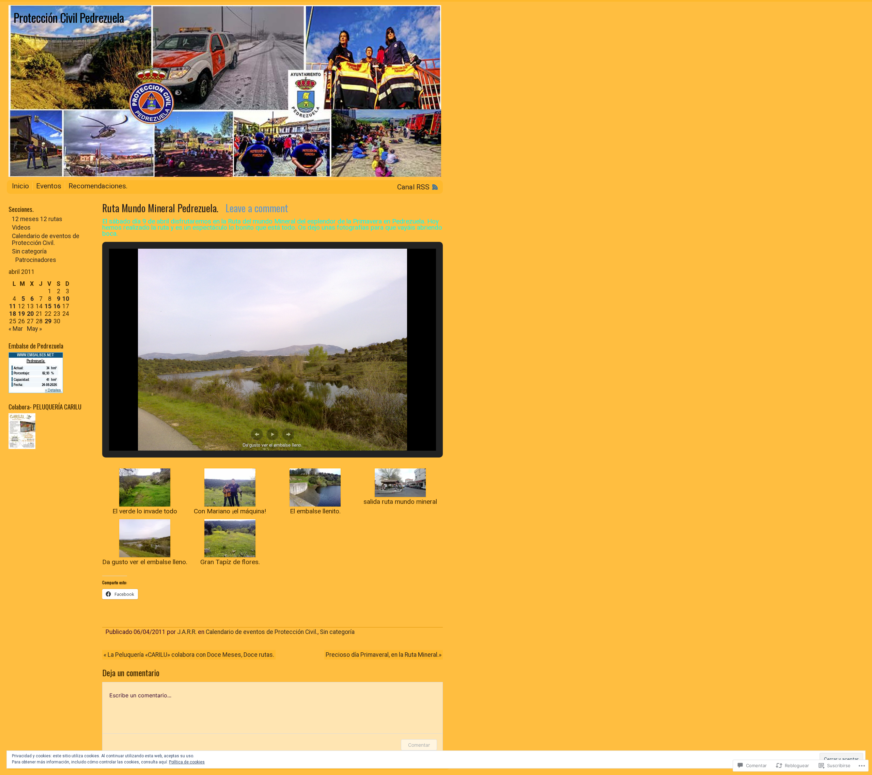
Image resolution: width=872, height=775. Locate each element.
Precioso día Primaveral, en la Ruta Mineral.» (383, 654)
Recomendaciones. (98, 186)
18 (12, 313)
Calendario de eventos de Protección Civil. (261, 632)
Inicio (20, 186)
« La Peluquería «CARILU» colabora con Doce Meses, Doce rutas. (189, 654)
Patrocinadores (35, 260)
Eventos (48, 186)
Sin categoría (337, 632)
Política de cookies (187, 762)
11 (12, 306)
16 (56, 306)
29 (48, 321)
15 (48, 306)
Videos (21, 227)
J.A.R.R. (187, 632)
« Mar (16, 328)
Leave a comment (256, 208)
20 (30, 313)
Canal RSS (413, 187)
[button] (257, 434)
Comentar (419, 745)
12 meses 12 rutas (37, 219)
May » (34, 328)
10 (65, 298)
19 (21, 313)
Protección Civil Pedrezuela (69, 17)
